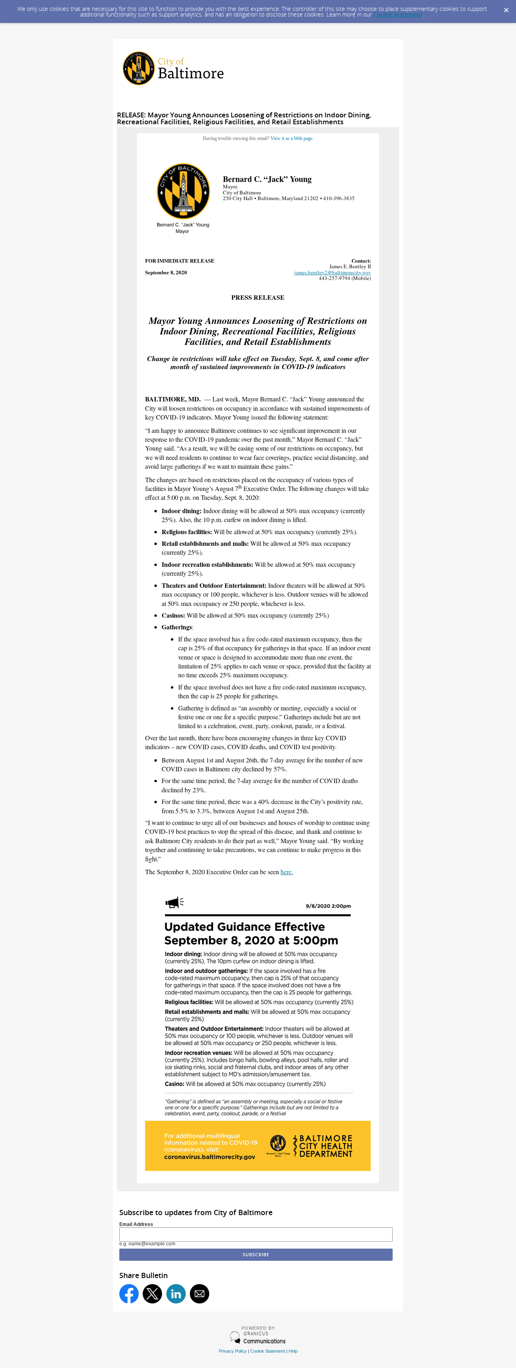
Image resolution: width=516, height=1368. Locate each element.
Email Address (136, 1224)
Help (293, 1351)
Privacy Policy (233, 1351)
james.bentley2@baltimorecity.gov (332, 272)
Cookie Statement (398, 14)
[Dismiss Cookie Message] (506, 7)
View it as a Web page (291, 138)
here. (287, 871)
